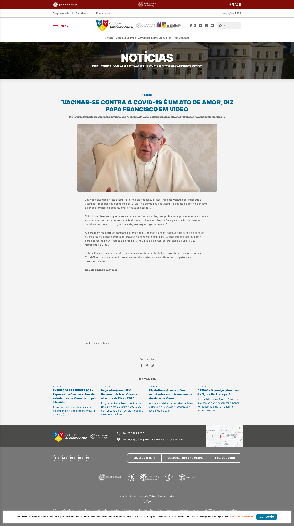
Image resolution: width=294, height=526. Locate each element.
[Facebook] (191, 25)
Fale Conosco (181, 37)
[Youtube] (200, 25)
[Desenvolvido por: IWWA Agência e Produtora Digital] (147, 501)
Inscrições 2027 (231, 13)
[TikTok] (206, 25)
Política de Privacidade (241, 517)
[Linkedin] (212, 25)
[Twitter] (147, 365)
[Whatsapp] (152, 365)
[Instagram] (195, 25)
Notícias (106, 66)
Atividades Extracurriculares (154, 37)
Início (95, 66)
